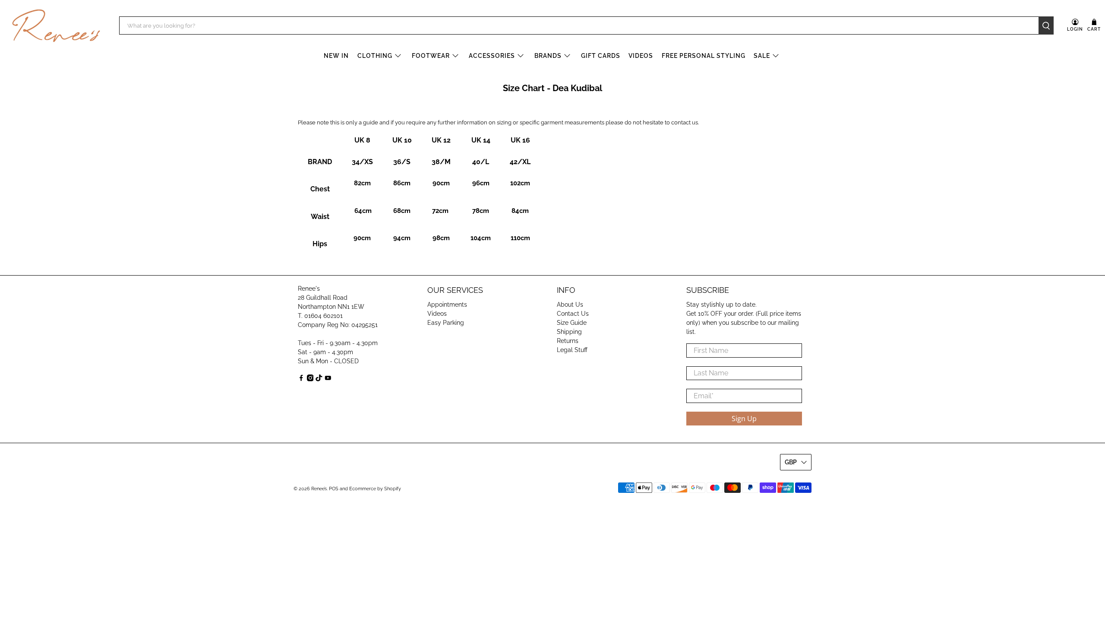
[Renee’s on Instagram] (310, 379)
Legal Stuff (572, 349)
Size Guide (572, 322)
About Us (570, 304)
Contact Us (573, 313)
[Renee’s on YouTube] (328, 379)
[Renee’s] (56, 26)
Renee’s (319, 489)
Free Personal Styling (703, 55)
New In (336, 55)
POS (333, 489)
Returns (567, 340)
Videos (640, 55)
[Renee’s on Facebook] (301, 379)
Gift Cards (600, 55)
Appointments (447, 304)
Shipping (569, 331)
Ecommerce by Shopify (375, 489)
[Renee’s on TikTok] (319, 379)
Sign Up (744, 418)
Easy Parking (445, 322)
